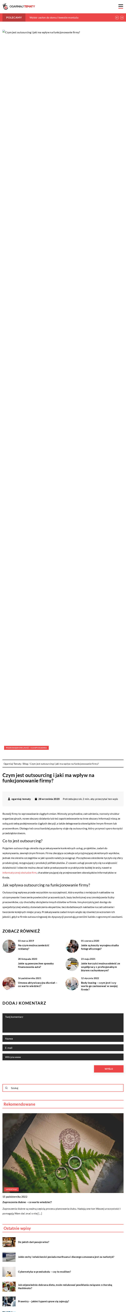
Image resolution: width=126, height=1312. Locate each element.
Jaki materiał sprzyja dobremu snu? (50, 17)
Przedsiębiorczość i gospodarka (26, 747)
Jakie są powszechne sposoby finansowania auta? (36, 965)
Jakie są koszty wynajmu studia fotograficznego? (100, 947)
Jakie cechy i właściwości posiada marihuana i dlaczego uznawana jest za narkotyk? (66, 1256)
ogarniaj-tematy (21, 799)
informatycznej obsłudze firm (19, 872)
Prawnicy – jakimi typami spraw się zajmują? (43, 1301)
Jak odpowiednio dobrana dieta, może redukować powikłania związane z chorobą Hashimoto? (65, 1286)
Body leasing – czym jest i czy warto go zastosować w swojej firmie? (99, 986)
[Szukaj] (6, 1088)
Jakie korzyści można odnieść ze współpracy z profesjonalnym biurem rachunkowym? (100, 967)
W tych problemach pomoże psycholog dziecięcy (31, 1202)
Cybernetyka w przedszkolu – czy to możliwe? (44, 1271)
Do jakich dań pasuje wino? (33, 1241)
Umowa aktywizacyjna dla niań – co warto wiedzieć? (37, 984)
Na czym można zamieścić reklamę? (33, 947)
